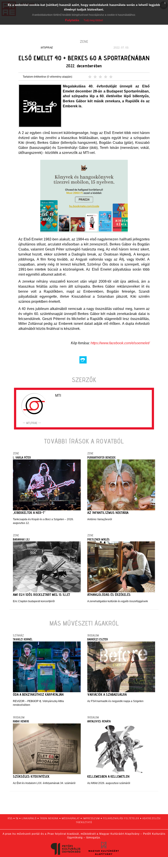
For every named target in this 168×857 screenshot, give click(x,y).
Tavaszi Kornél (22, 639)
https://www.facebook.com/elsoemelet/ (120, 343)
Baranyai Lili (21, 539)
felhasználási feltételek (121, 818)
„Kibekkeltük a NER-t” (29, 513)
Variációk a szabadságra (107, 694)
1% (17, 818)
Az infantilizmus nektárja (107, 513)
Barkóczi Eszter (97, 639)
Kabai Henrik (21, 721)
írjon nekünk (49, 818)
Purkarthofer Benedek (101, 457)
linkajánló (29, 818)
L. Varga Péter (22, 457)
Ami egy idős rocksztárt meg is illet (41, 595)
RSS (10, 818)
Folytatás (72, 20)
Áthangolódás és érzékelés (109, 595)
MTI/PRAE (47, 47)
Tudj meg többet (93, 20)
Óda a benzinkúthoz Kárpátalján (38, 694)
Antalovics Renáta (99, 721)
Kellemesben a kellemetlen (108, 776)
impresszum (91, 818)
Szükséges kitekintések (31, 776)
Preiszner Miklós (98, 539)
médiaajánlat (71, 818)
